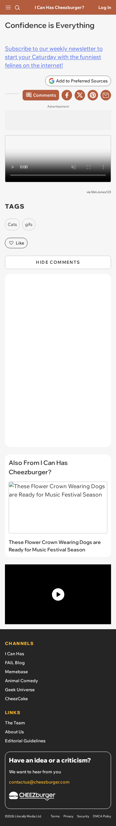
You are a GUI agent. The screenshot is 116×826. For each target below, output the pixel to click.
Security (83, 816)
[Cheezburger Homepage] (58, 797)
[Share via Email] (106, 95)
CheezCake (16, 698)
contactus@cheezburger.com (39, 782)
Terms (55, 816)
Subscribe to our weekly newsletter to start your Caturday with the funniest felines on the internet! (54, 57)
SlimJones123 (101, 192)
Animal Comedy (21, 680)
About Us (14, 732)
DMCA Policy (102, 816)
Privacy (68, 816)
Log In (104, 7)
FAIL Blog (15, 662)
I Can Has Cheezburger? (59, 7)
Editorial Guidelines (25, 741)
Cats (12, 224)
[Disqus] (58, 363)
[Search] (17, 7)
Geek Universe (20, 689)
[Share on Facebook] (67, 95)
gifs (28, 224)
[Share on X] (80, 95)
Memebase (16, 671)
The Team (15, 723)
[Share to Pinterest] (93, 95)
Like (20, 243)
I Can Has (14, 653)
